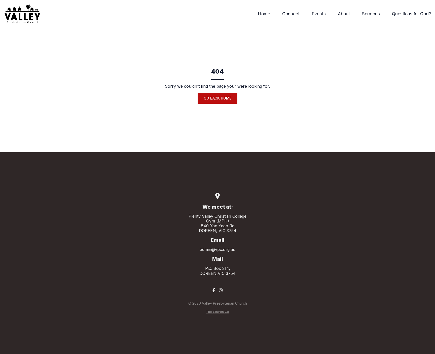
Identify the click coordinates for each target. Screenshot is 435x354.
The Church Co (217, 312)
